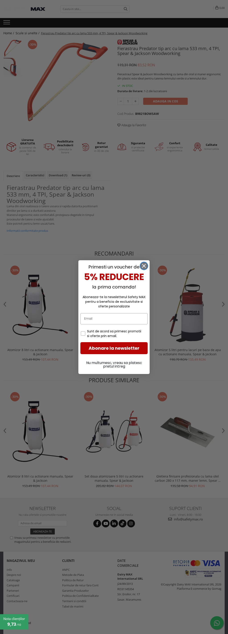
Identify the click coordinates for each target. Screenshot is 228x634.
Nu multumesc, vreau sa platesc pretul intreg (114, 364)
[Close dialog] (144, 266)
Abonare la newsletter (114, 348)
